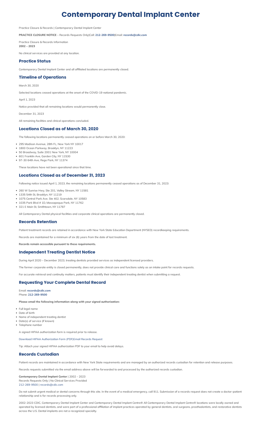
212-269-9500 (104, 35)
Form (62, 339)
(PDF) (69, 339)
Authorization (50, 339)
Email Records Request (87, 339)
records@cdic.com (135, 35)
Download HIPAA (30, 339)
